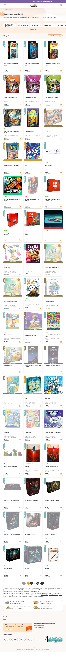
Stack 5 (26, 165)
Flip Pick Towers (28, 301)
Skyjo (20, 596)
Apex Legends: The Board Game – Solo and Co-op (53, 199)
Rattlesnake (27, 267)
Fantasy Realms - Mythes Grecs (11, 165)
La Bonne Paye (51, 593)
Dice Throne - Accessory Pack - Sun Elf (52, 64)
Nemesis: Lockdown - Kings (31, 500)
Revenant (27, 466)
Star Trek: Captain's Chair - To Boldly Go (32, 199)
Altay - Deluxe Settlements (10, 466)
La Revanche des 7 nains (30, 335)
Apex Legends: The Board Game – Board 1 (12, 233)
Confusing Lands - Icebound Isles (53, 432)
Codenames (24, 596)
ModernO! (47, 568)
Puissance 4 (58, 593)
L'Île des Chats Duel (49, 301)
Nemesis (27, 568)
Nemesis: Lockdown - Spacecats (12, 534)
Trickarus (6, 432)
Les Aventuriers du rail (8, 596)
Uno (42, 593)
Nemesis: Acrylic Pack (30, 534)
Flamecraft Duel (8, 365)
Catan (50, 595)
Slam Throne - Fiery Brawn (10, 97)
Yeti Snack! (47, 398)
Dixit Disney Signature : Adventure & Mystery (33, 365)
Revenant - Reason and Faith (51, 466)
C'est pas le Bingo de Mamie (10, 399)
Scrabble (45, 593)
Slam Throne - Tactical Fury (51, 97)
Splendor (16, 596)
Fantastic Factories (8, 334)
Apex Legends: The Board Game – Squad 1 (32, 233)
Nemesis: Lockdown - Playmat (11, 500)
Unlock (60, 595)
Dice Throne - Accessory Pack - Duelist (32, 64)
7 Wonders (43, 595)
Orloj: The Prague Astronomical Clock (11, 132)
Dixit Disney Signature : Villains (52, 365)
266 (38, 583)
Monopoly (28, 593)
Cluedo (39, 593)
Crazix (26, 398)
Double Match (28, 432)
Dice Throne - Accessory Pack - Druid (11, 64)
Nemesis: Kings (8, 568)
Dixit (47, 595)
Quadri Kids (7, 267)
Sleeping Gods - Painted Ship (52, 233)
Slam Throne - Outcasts (30, 97)
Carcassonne (55, 595)
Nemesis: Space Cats (50, 534)
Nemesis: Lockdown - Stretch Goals (52, 501)
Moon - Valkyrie (48, 165)
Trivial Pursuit (34, 593)
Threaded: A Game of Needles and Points (53, 335)
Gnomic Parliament (29, 131)
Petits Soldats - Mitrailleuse (10, 301)
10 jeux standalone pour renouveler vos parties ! (27, 1)
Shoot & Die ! (48, 132)
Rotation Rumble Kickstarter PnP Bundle (12, 199)
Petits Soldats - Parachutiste (52, 267)
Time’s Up (30, 596)
